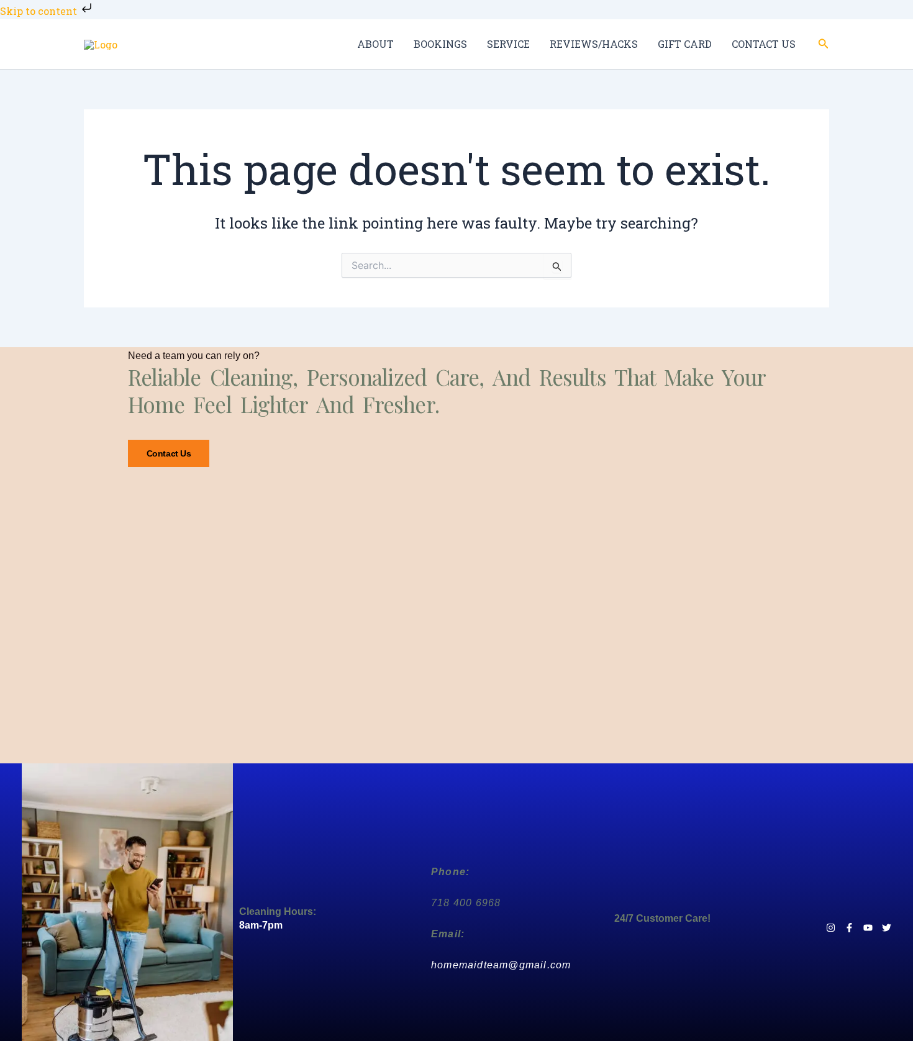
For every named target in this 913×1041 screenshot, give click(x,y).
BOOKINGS (440, 43)
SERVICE (508, 43)
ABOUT (375, 43)
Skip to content (39, 10)
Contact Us (169, 453)
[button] (823, 44)
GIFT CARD (685, 43)
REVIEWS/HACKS (594, 43)
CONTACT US (764, 43)
